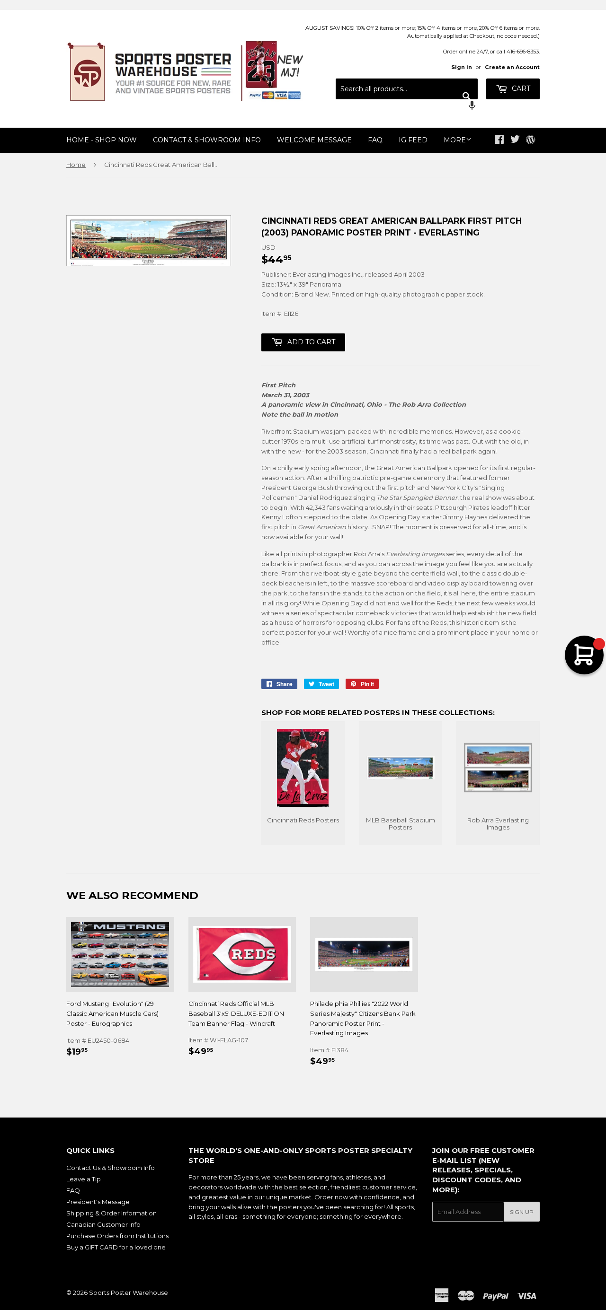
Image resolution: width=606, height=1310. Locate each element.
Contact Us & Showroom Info (110, 1167)
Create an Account (512, 67)
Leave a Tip (83, 1179)
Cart (520, 88)
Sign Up (522, 1211)
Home (76, 164)
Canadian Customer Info (103, 1224)
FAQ (375, 140)
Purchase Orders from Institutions (117, 1236)
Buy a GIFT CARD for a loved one (116, 1247)
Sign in (461, 67)
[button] (407, 106)
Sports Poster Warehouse (128, 1292)
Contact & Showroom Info (207, 140)
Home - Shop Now (101, 140)
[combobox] (407, 89)
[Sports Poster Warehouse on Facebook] (499, 140)
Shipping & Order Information (111, 1213)
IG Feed (413, 140)
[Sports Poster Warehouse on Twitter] (515, 140)
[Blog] (530, 140)
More (455, 140)
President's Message (98, 1201)
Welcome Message (314, 140)
